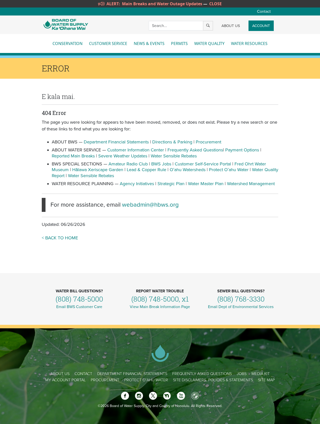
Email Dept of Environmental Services (241, 306)
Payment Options (242, 150)
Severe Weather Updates (122, 156)
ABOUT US (231, 25)
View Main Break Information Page (160, 306)
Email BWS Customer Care (79, 306)
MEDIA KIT (261, 373)
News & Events (149, 43)
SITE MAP (266, 380)
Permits (179, 43)
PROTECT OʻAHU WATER (146, 380)
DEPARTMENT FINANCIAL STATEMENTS (132, 373)
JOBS (241, 373)
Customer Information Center (135, 150)
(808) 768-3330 (240, 299)
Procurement (208, 142)
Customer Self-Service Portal (203, 164)
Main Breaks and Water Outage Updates (162, 3)
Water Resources (249, 43)
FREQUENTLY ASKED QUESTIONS (202, 373)
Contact (264, 11)
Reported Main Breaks (73, 156)
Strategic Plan (171, 183)
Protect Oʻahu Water (229, 169)
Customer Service (108, 43)
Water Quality (209, 43)
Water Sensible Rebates (174, 156)
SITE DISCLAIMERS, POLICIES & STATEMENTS (213, 380)
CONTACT (83, 373)
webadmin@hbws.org (150, 204)
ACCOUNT (261, 25)
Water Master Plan (206, 183)
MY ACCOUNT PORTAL (65, 380)
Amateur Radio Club (128, 164)
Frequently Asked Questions (195, 150)
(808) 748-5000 (79, 299)
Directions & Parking (172, 142)
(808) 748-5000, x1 (160, 299)
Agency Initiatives (137, 183)
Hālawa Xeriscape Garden (97, 169)
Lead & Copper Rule (146, 169)
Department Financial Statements (116, 142)
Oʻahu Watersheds (188, 169)
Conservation (67, 43)
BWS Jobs (161, 164)
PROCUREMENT (105, 380)
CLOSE (215, 3)
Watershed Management (251, 183)
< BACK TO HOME (60, 238)
